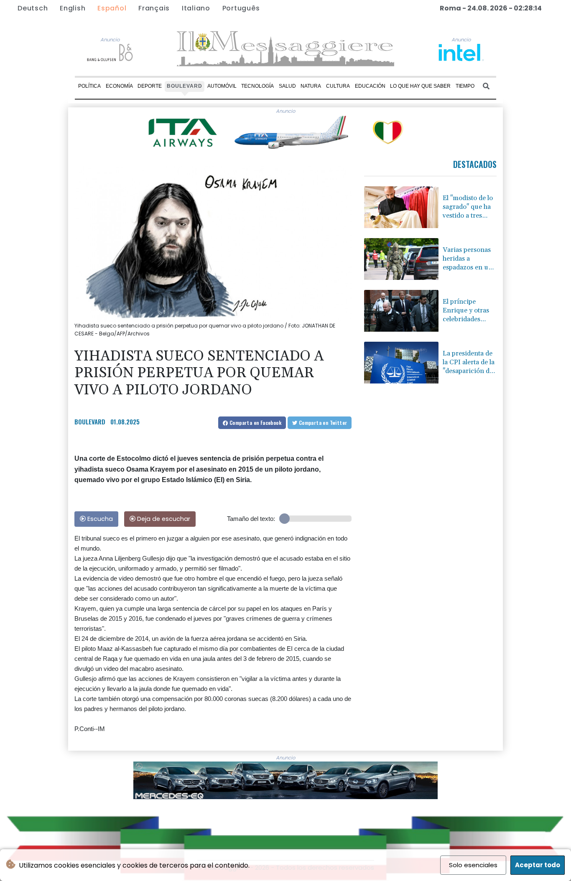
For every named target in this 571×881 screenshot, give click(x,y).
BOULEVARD (89, 421)
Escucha (99, 519)
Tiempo (465, 86)
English (72, 8)
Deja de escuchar (162, 519)
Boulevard (184, 86)
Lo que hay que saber (420, 86)
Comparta (254, 422)
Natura (311, 86)
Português (241, 8)
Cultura (338, 86)
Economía (119, 86)
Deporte (150, 86)
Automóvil (222, 86)
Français (154, 8)
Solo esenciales (473, 865)
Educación (370, 86)
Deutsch (33, 8)
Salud (287, 86)
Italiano (196, 8)
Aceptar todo (537, 865)
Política (89, 86)
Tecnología (257, 86)
